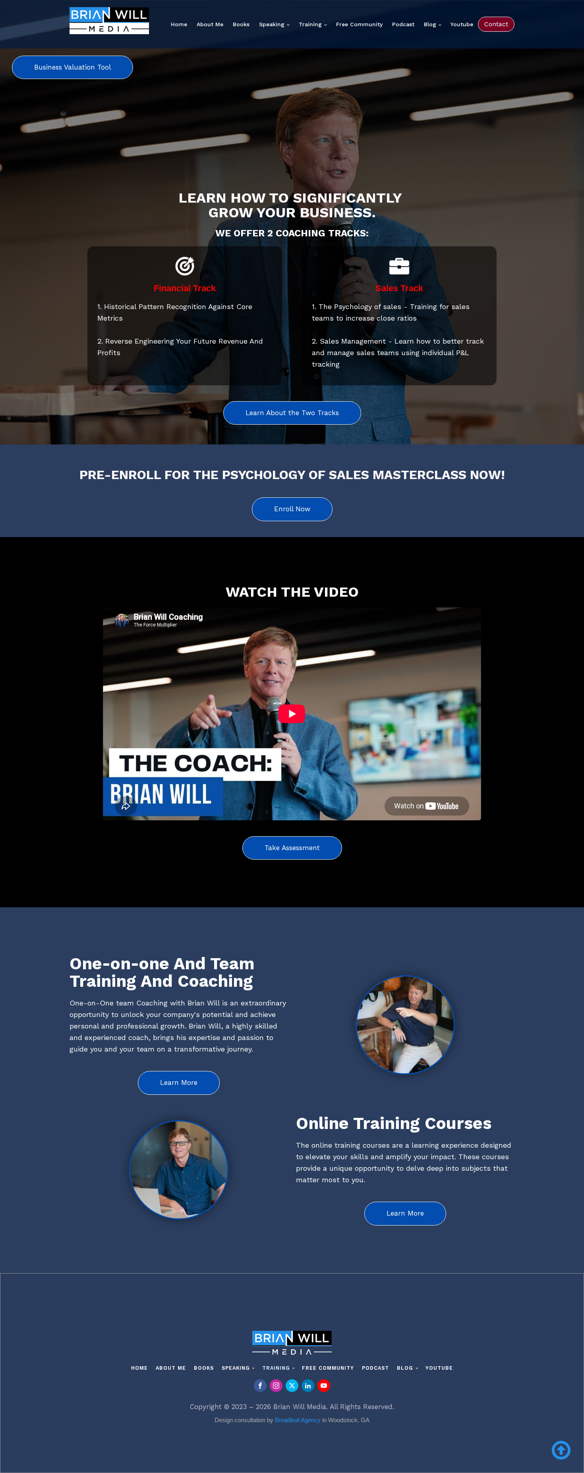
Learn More (178, 1082)
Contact (496, 24)
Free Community (359, 24)
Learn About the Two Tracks (292, 413)
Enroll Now (292, 509)
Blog (430, 24)
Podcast (403, 24)
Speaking (271, 24)
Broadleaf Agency (298, 1420)
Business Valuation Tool (72, 67)
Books (241, 24)
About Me (210, 24)
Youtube (462, 24)
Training (310, 24)
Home (179, 24)
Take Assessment (292, 848)
